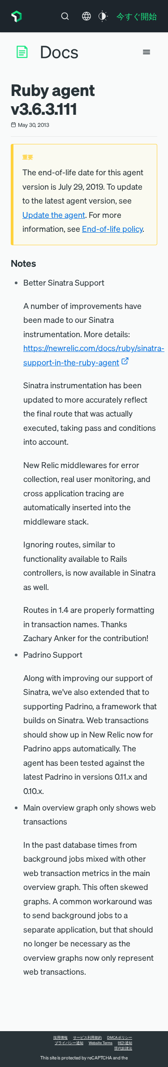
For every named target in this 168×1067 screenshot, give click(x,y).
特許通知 (125, 1043)
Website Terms (100, 1043)
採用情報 (60, 1037)
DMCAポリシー (119, 1037)
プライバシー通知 (69, 1043)
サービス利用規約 (87, 1037)
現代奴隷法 (123, 1048)
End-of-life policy (112, 228)
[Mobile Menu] (146, 52)
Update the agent (53, 214)
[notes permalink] (40, 263)
